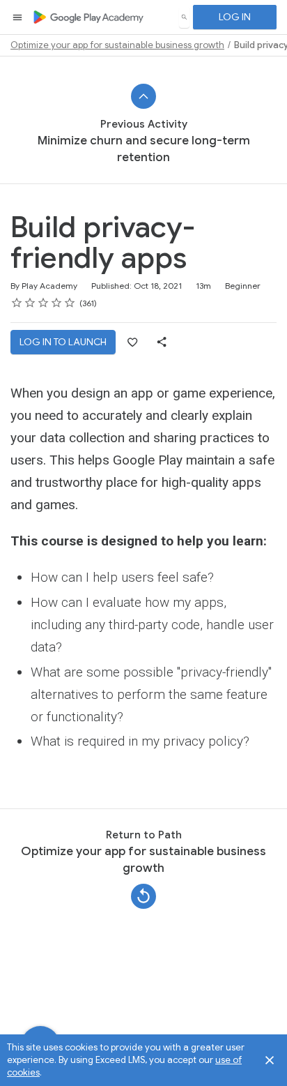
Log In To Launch (63, 341)
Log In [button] (235, 16)
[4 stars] (56, 302)
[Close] (269, 1060)
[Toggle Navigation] (18, 17)
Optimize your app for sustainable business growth (117, 45)
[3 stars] (43, 302)
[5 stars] (70, 302)
